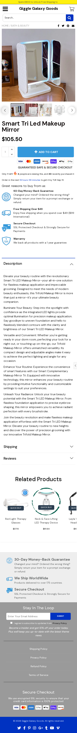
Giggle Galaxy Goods (38, 8)
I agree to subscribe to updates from (40, 623)
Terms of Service (38, 675)
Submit (60, 616)
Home (5, 25)
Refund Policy (39, 666)
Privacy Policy (59, 623)
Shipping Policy (38, 648)
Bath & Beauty (20, 25)
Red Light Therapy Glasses (15, 520)
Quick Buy (15, 508)
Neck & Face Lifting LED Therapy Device (46, 520)
